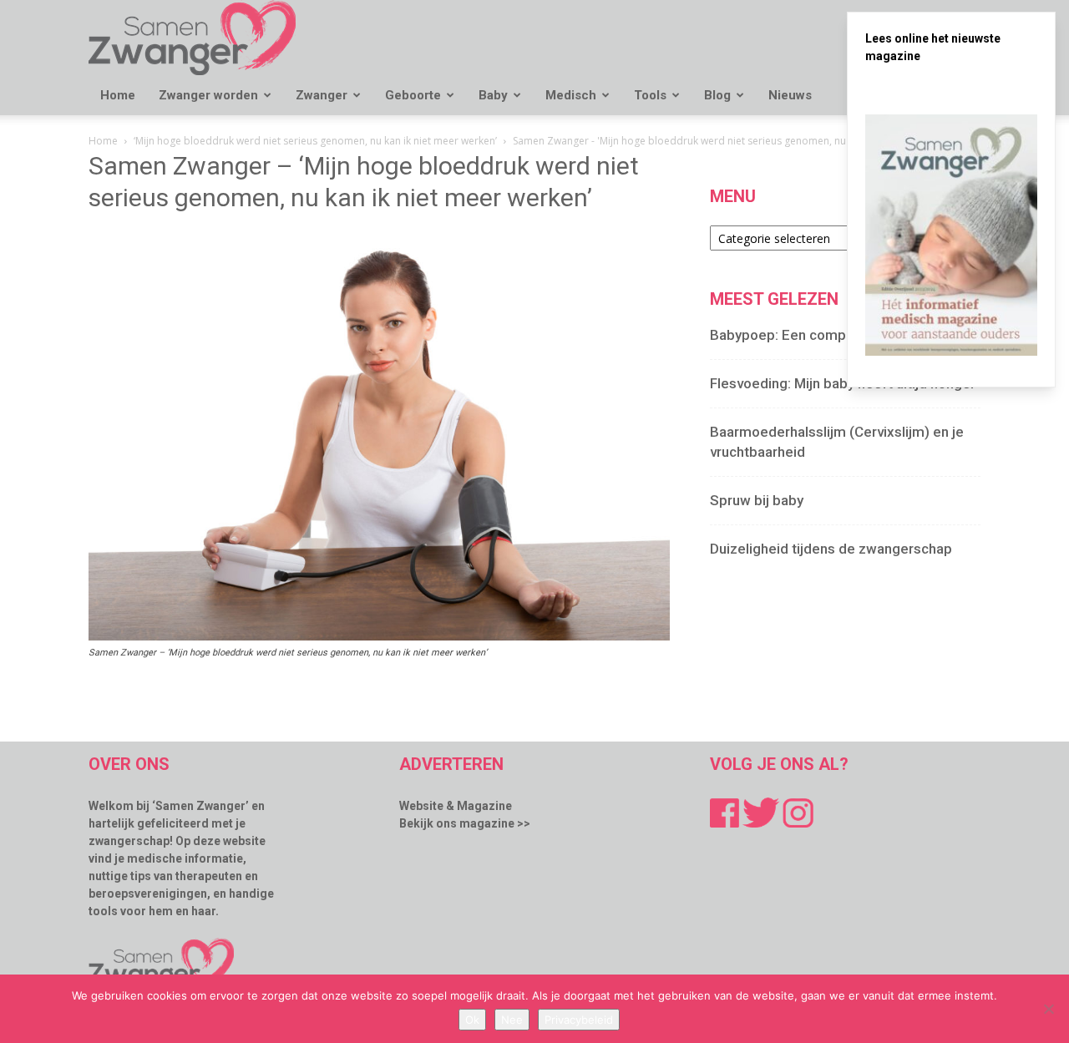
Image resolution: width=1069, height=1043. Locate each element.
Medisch (570, 95)
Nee (512, 1019)
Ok (472, 1019)
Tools (650, 95)
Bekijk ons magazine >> (464, 823)
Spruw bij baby (756, 500)
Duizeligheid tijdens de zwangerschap (831, 548)
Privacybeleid (579, 1019)
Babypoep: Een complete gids (806, 335)
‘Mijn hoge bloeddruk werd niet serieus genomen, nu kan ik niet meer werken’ (315, 141)
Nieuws (790, 95)
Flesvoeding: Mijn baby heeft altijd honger (842, 383)
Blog (717, 95)
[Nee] (1048, 1008)
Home (117, 95)
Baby (493, 95)
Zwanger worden (208, 95)
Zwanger (321, 95)
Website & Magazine (455, 806)
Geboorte (413, 95)
